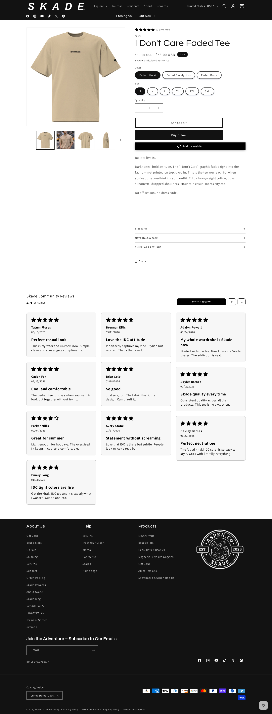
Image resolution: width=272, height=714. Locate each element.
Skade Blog (33, 598)
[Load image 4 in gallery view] (106, 140)
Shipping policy (111, 709)
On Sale (31, 549)
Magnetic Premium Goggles (155, 556)
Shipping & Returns (190, 247)
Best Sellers (34, 542)
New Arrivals (146, 535)
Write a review (201, 302)
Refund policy (52, 709)
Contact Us (89, 556)
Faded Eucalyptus (179, 75)
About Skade (34, 591)
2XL (192, 91)
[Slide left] (30, 140)
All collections (147, 571)
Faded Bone (209, 75)
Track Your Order (93, 542)
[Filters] (232, 301)
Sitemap (31, 627)
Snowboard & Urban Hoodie (156, 578)
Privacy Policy (35, 613)
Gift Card (32, 535)
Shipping (140, 60)
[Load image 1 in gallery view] (45, 140)
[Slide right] (120, 140)
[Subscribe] (93, 650)
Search (86, 564)
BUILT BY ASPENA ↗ (37, 661)
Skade (38, 709)
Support (31, 571)
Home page (89, 571)
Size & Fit (190, 229)
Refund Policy (35, 606)
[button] (100, 6)
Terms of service (90, 709)
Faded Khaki (147, 75)
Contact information (134, 709)
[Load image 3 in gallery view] (86, 140)
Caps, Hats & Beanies (151, 549)
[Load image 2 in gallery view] (65, 140)
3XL (207, 91)
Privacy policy (70, 709)
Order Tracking (35, 578)
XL (177, 91)
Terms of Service (36, 620)
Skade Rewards (36, 584)
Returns (31, 564)
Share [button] (142, 261)
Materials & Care (190, 238)
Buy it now (178, 135)
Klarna (86, 549)
